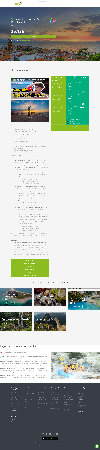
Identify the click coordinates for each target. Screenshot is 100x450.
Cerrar (66, 23)
